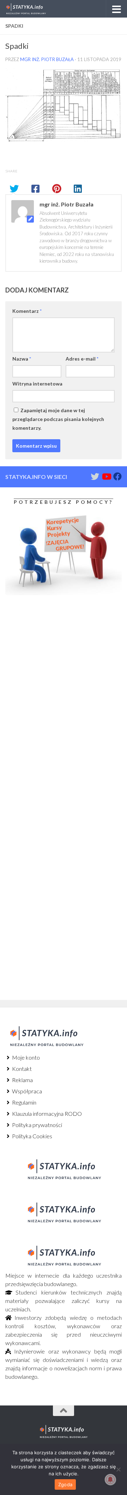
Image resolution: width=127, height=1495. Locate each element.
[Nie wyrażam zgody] (118, 1469)
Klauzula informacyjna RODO (46, 1113)
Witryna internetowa (37, 384)
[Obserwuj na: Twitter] (95, 476)
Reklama (22, 1079)
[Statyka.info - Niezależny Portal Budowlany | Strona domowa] (33, 9)
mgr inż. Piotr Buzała (47, 59)
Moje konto (25, 1057)
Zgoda (65, 1484)
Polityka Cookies (31, 1136)
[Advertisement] (49, 659)
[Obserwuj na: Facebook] (117, 476)
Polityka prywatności (36, 1124)
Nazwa (21, 359)
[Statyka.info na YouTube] (106, 476)
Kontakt (21, 1068)
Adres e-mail (82, 359)
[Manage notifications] (110, 1479)
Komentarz (27, 311)
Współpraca (26, 1091)
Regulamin (23, 1102)
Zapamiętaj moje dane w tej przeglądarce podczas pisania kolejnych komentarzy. (58, 419)
